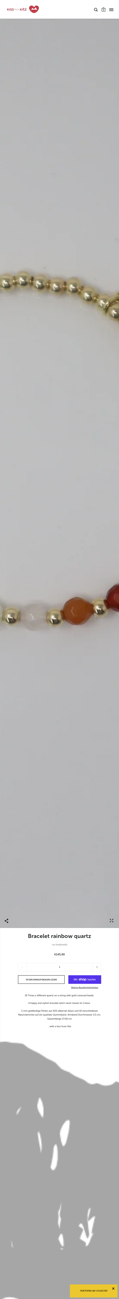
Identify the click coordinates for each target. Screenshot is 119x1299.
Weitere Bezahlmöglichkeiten (84, 987)
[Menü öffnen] (111, 9)
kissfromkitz (61, 944)
